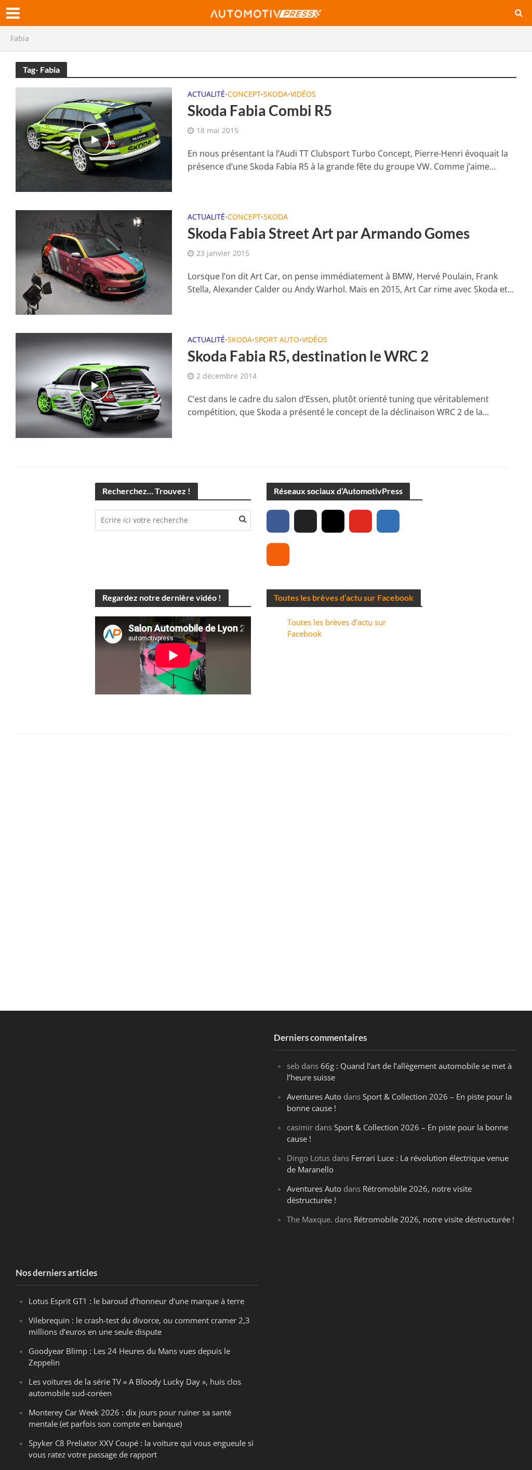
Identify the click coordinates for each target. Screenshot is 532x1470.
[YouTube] (360, 521)
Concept (244, 95)
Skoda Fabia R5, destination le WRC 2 (308, 356)
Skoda (275, 95)
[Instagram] (333, 521)
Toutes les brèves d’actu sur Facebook (344, 597)
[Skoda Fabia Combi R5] (94, 139)
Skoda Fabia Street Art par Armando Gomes (329, 233)
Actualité (206, 95)
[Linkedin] (388, 521)
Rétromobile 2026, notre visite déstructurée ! (434, 1219)
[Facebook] (278, 521)
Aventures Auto (314, 1096)
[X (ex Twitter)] (305, 521)
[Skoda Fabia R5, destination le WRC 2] (94, 384)
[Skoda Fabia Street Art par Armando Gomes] (94, 261)
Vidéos (303, 95)
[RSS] (278, 554)
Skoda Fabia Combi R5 (260, 110)
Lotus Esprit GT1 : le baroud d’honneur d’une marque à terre (136, 1301)
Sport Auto (277, 340)
